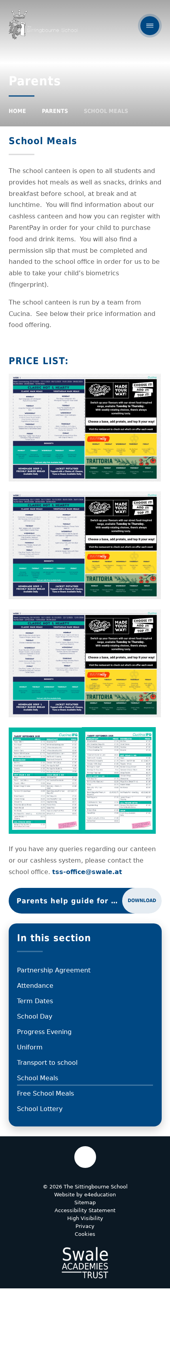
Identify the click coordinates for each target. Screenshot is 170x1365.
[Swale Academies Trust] (85, 1263)
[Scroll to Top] (85, 1157)
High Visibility (85, 1218)
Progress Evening (44, 1032)
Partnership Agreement (54, 970)
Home (17, 111)
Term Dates (35, 1001)
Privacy (85, 1226)
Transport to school (47, 1062)
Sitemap (85, 1202)
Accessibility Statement (85, 1210)
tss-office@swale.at (87, 872)
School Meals (106, 111)
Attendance (35, 985)
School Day (34, 1016)
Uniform (30, 1047)
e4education (100, 1195)
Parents (55, 111)
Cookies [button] (85, 1234)
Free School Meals (45, 1093)
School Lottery (39, 1109)
